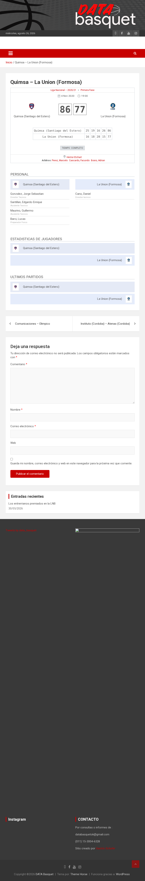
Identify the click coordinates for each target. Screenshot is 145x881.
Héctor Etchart (74, 157)
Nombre (16, 409)
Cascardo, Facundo (79, 160)
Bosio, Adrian (98, 160)
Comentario (18, 364)
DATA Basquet (44, 874)
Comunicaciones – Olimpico (32, 323)
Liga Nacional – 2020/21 (63, 90)
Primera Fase (87, 90)
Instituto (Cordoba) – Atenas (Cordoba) (105, 323)
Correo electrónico (23, 426)
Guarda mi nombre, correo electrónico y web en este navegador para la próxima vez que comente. (71, 463)
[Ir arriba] (135, 864)
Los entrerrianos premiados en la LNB (32, 503)
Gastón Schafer (105, 848)
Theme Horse (78, 874)
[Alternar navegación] (10, 53)
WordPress (123, 874)
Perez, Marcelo (60, 160)
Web (13, 443)
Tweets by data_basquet (21, 530)
